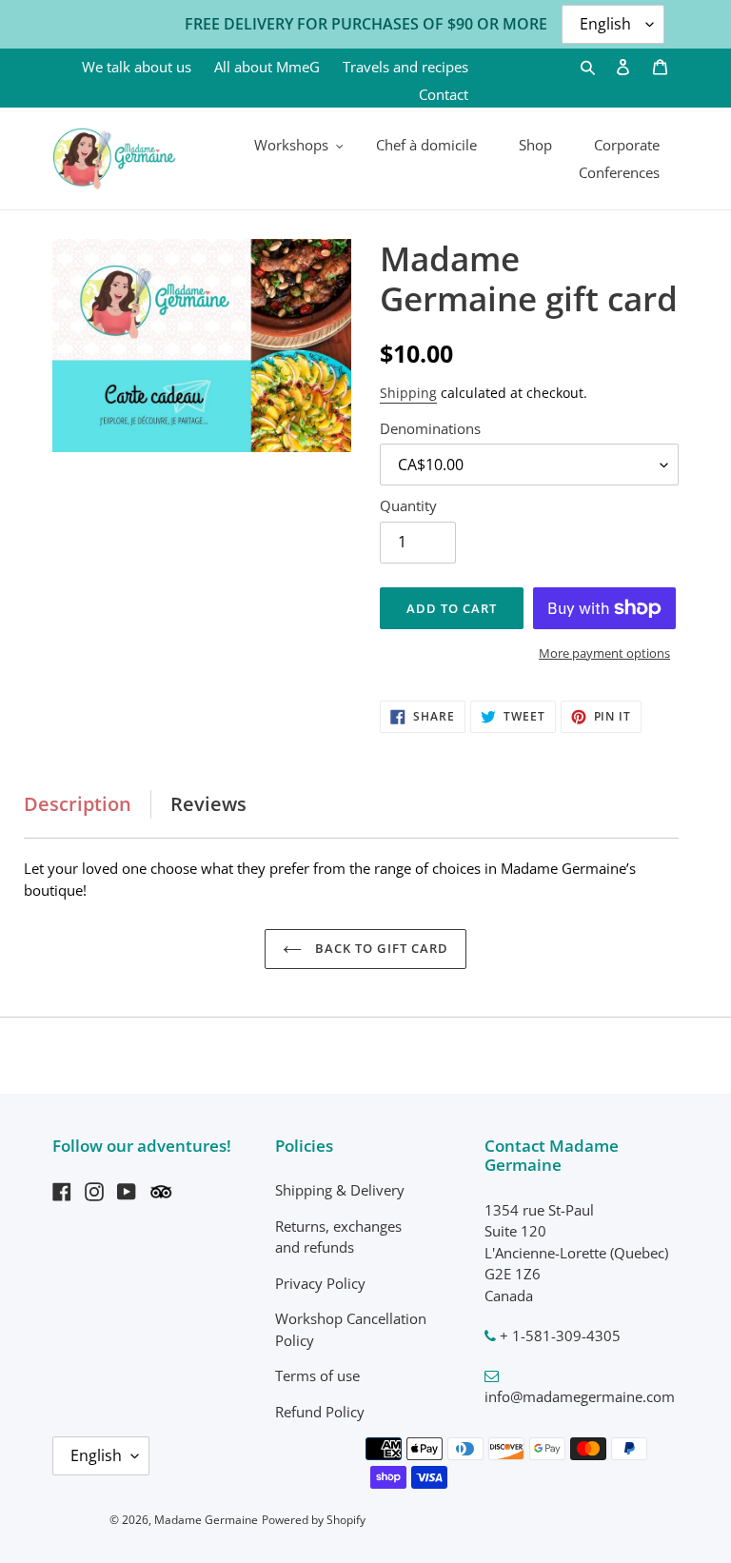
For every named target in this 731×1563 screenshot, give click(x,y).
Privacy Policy (320, 1283)
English (96, 1455)
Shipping (408, 393)
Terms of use (317, 1375)
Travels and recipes (405, 66)
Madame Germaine (206, 1520)
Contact (443, 94)
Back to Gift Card (379, 948)
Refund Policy (320, 1411)
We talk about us (136, 66)
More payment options (604, 653)
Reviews (208, 804)
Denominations (430, 428)
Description (77, 804)
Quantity (408, 505)
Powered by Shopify (314, 1520)
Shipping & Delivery (340, 1189)
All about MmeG (267, 66)
